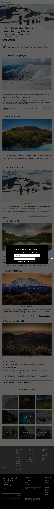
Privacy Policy (33, 261)
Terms (28, 261)
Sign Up (37, 258)
